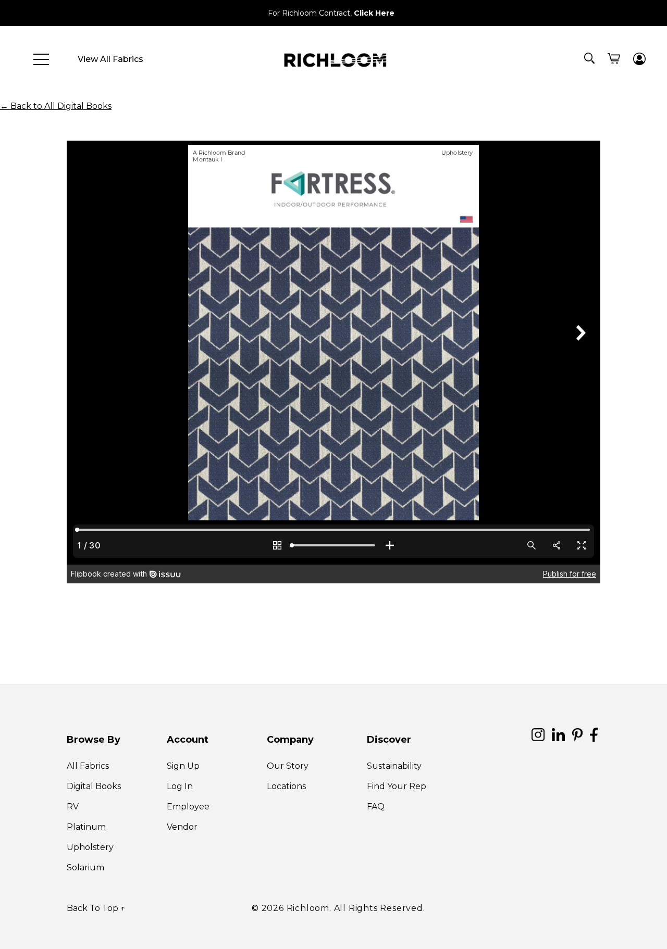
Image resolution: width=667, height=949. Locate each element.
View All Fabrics (110, 59)
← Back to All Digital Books (56, 106)
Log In (180, 786)
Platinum (86, 827)
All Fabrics (88, 766)
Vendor (182, 827)
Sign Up (183, 766)
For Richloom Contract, (331, 13)
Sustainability (394, 766)
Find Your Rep (396, 786)
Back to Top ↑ (96, 908)
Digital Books (94, 786)
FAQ (376, 806)
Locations (286, 786)
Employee (188, 806)
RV (73, 806)
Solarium (85, 867)
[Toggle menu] (41, 59)
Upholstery (90, 847)
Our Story (287, 766)
